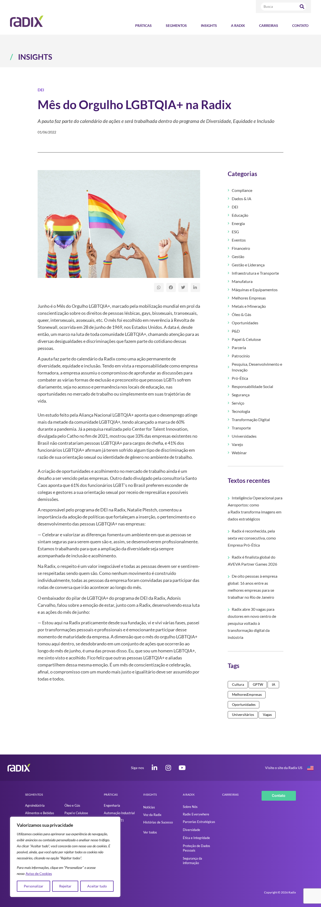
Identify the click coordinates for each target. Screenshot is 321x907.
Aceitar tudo (97, 886)
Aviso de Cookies (39, 873)
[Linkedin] (154, 768)
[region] (65, 857)
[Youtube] (182, 768)
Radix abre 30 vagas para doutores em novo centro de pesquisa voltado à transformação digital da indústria (252, 623)
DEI (41, 89)
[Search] (302, 7)
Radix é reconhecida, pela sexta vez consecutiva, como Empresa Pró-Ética (252, 537)
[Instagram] (168, 768)
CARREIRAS (230, 794)
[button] (159, 287)
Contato (300, 25)
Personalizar (33, 886)
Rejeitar (65, 886)
